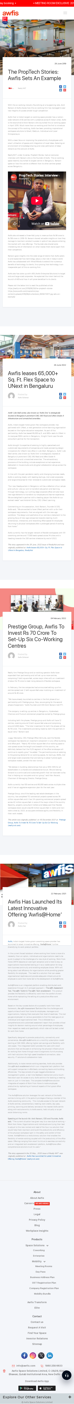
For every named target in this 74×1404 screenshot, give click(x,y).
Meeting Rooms (43, 1266)
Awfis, (10, 941)
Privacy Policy (37, 1219)
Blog (37, 1225)
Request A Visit (37, 1327)
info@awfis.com (25, 1365)
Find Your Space (37, 1333)
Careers (36, 1203)
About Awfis (37, 1198)
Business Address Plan (42, 1277)
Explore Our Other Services (27, 1397)
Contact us (37, 1322)
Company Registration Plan (44, 1288)
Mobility (37, 1261)
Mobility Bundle (42, 1293)
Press (37, 1208)
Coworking (39, 1250)
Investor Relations (37, 1338)
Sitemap (37, 1344)
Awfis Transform (37, 1302)
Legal (37, 1214)
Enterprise (38, 1255)
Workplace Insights (37, 1230)
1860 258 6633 (53, 1365)
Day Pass (40, 1271)
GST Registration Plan (44, 1282)
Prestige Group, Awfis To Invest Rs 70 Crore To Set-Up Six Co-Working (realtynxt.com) (37, 823)
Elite (37, 1307)
